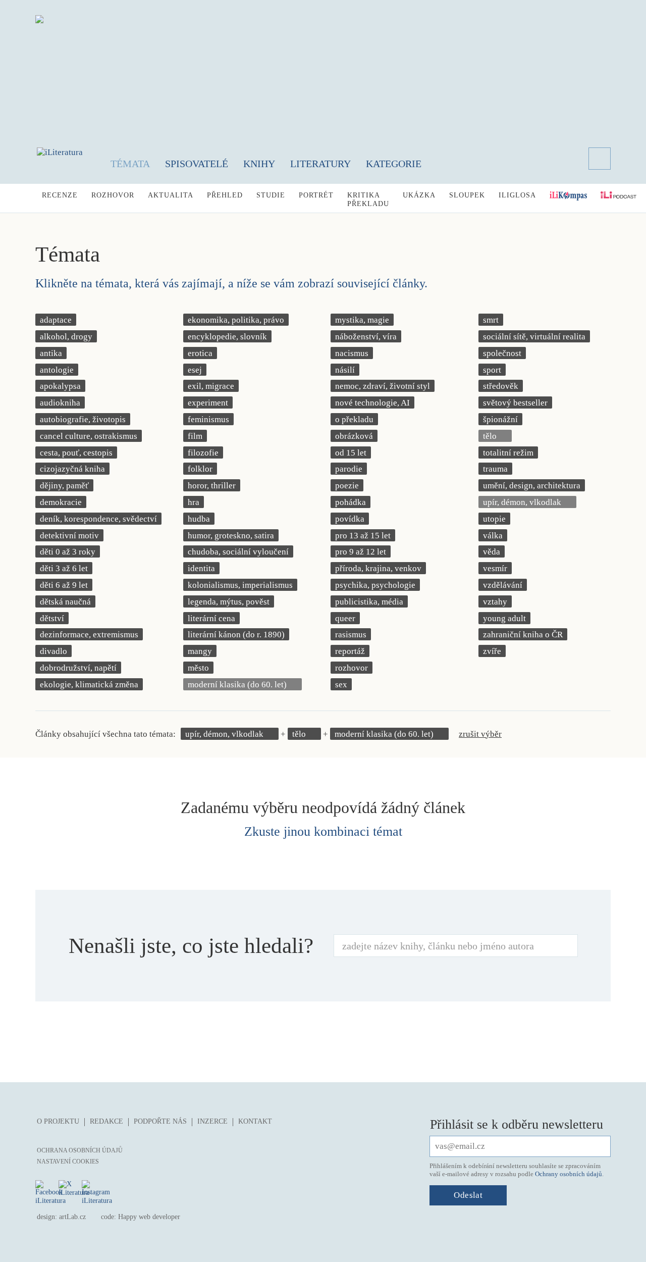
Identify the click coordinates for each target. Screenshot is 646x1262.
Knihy (259, 163)
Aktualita (170, 195)
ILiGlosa (517, 195)
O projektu (58, 1121)
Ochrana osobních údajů (80, 1150)
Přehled (225, 195)
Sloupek (467, 195)
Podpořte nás (160, 1121)
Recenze (60, 195)
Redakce (106, 1121)
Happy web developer (149, 1217)
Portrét (316, 195)
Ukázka (419, 195)
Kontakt (255, 1121)
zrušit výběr (480, 734)
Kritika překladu (368, 199)
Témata (130, 163)
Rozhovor (112, 195)
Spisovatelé (196, 163)
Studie (270, 195)
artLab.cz (72, 1217)
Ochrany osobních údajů (568, 1174)
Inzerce (212, 1121)
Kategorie (393, 163)
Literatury (320, 163)
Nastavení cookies (68, 1161)
